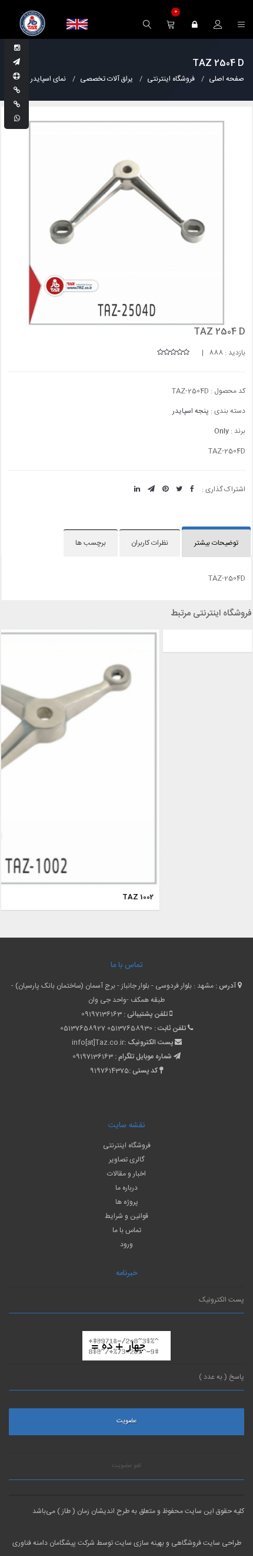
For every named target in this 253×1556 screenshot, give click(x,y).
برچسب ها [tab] (90, 543)
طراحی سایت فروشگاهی (205, 1543)
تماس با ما (126, 1230)
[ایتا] (17, 105)
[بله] (17, 91)
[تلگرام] (16, 62)
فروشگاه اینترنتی (127, 1145)
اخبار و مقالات (126, 1174)
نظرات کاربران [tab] (149, 543)
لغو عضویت (126, 1466)
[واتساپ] (17, 119)
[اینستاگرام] (17, 48)
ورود (126, 1244)
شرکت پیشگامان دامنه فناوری (53, 1543)
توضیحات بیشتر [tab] (216, 543)
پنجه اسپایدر (190, 411)
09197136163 (101, 1014)
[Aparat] (16, 76)
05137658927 (82, 1028)
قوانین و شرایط (126, 1216)
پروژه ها (126, 1202)
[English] (77, 24)
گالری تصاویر (126, 1160)
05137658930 (129, 1028)
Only (221, 431)
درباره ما (126, 1188)
